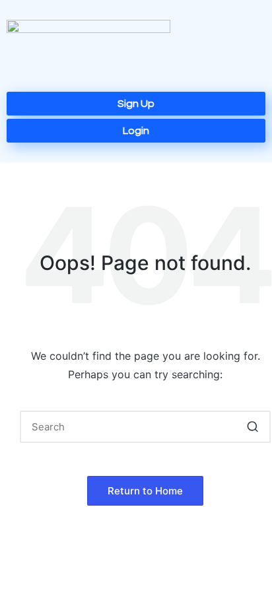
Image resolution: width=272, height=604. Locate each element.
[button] (224, 49)
